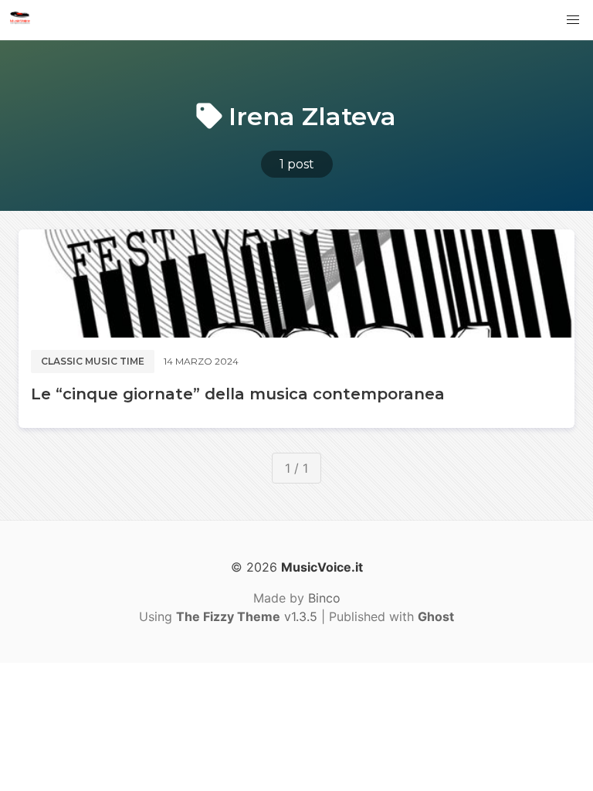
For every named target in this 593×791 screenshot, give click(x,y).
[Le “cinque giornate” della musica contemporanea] (296, 283)
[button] (573, 20)
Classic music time (92, 361)
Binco (324, 598)
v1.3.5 (246, 616)
